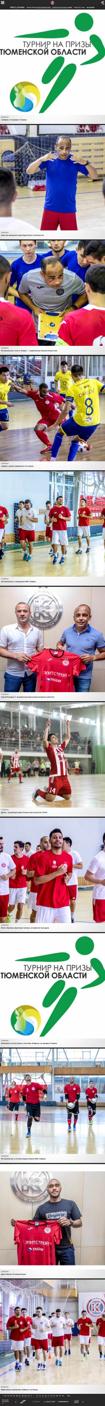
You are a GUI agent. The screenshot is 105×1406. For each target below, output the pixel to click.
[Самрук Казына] (36, 1401)
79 (54, 1396)
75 (43, 1396)
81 (60, 1396)
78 (51, 1396)
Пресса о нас (79, 7)
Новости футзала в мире (62, 7)
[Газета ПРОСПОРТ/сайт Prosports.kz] (62, 1401)
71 (31, 1396)
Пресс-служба (17, 7)
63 (8, 1396)
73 (37, 1396)
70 (28, 1396)
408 (68, 1396)
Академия (90, 7)
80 (57, 1396)
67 (20, 1396)
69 (25, 1396)
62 (5, 1396)
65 (14, 1396)
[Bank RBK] (23, 1401)
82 (63, 1396)
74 (40, 1396)
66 (17, 1396)
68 (23, 1396)
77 (48, 1396)
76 (46, 1396)
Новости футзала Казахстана (39, 7)
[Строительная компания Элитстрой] (49, 1401)
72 (34, 1396)
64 (11, 1396)
